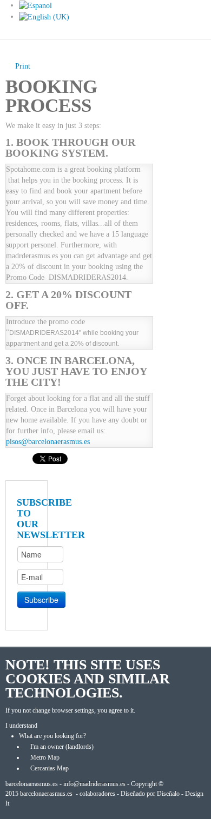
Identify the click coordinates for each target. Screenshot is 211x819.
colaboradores (97, 793)
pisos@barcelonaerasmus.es (48, 442)
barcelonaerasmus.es (46, 793)
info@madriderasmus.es (94, 784)
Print (22, 66)
